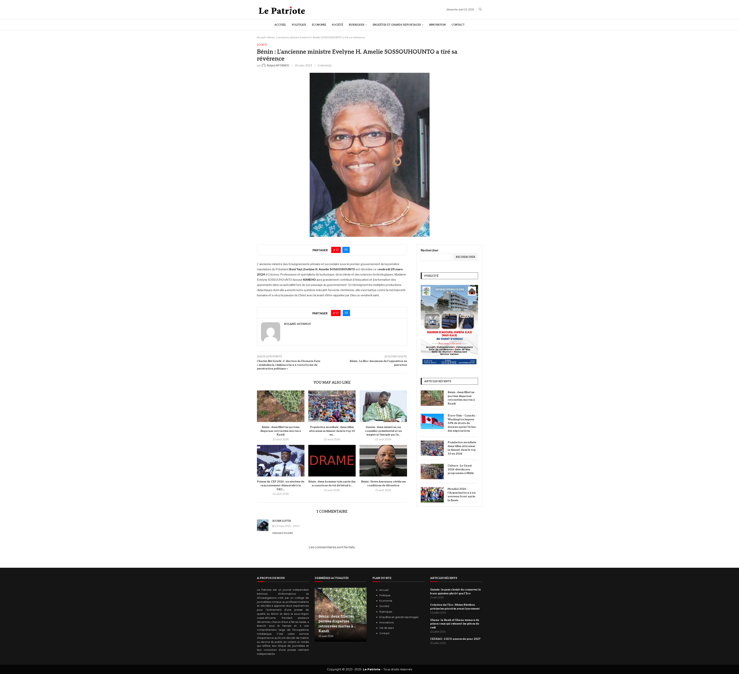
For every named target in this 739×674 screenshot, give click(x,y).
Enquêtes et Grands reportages (397, 24)
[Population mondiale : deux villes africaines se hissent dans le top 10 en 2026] (332, 406)
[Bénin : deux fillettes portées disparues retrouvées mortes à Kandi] (280, 406)
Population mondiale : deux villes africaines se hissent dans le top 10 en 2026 (462, 448)
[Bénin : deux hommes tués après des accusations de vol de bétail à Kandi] (332, 460)
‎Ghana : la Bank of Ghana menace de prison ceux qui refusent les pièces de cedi (454, 623)
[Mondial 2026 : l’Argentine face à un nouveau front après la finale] (432, 494)
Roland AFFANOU (297, 324)
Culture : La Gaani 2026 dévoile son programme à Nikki (461, 469)
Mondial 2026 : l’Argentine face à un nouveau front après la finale (462, 494)
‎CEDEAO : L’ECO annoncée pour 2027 (455, 639)
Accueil (280, 24)
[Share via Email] (346, 250)
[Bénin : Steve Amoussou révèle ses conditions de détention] (383, 460)
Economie (319, 24)
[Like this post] (337, 250)
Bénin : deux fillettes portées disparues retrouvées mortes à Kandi (280, 430)
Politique (299, 24)
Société (337, 24)
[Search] (480, 9)
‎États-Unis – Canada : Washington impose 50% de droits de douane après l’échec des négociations (462, 423)
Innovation (437, 24)
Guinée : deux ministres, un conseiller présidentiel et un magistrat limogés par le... (383, 430)
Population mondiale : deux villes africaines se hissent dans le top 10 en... (332, 430)
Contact (458, 24)
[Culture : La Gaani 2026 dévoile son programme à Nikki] (432, 471)
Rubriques (356, 24)
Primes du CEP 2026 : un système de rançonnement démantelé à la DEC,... (280, 485)
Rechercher (429, 250)
